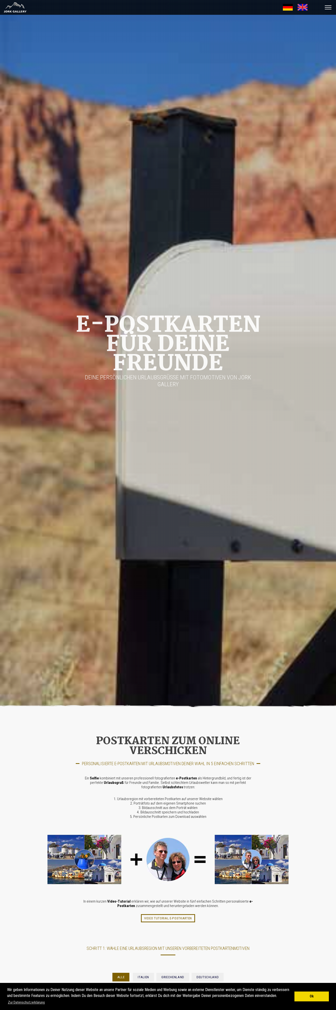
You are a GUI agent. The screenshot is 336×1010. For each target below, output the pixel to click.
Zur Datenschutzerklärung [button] (26, 1002)
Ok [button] (312, 996)
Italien (143, 977)
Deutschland (208, 977)
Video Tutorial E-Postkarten (168, 918)
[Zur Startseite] (14, 12)
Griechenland (172, 977)
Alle (121, 977)
